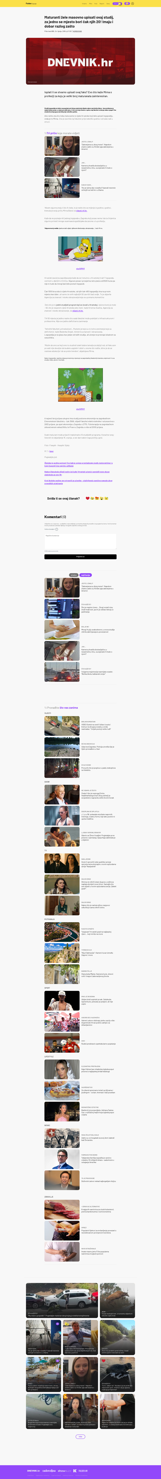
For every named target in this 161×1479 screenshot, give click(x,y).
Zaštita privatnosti (68, 1475)
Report (102, 3)
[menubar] (133, 3)
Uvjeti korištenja (56, 1475)
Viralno (84, 3)
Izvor (51, 451)
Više (80, 1437)
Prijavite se (80, 557)
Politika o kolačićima (81, 1475)
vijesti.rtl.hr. (81, 210)
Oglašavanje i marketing (42, 1475)
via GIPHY (80, 268)
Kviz (95, 3)
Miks (90, 3)
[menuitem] (133, 3)
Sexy (108, 3)
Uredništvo (30, 1475)
